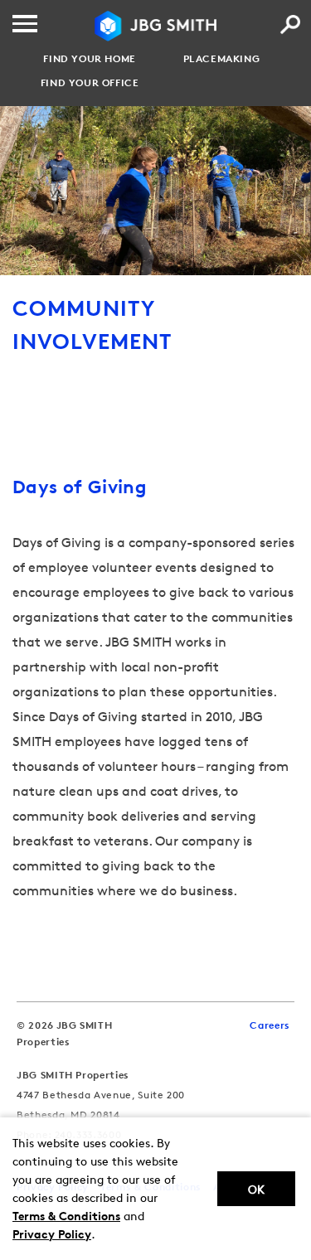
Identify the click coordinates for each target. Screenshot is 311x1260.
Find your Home (89, 59)
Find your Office (90, 83)
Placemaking (221, 59)
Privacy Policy (51, 1234)
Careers (270, 1025)
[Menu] (24, 23)
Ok (256, 1189)
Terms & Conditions (66, 1216)
